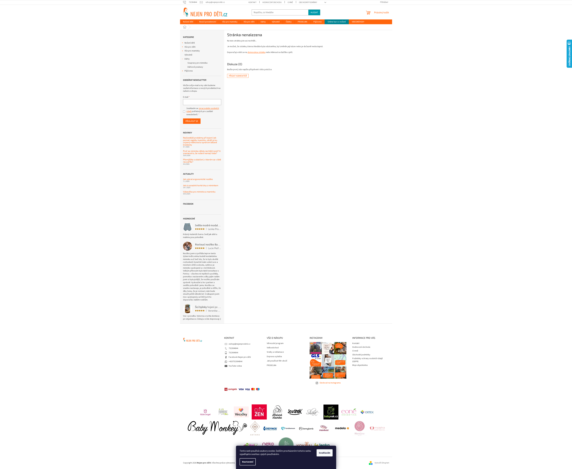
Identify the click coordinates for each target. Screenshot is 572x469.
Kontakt (252, 2)
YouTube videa (235, 365)
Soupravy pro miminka (197, 62)
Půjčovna (189, 70)
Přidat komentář (238, 75)
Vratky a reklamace (275, 352)
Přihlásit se (191, 121)
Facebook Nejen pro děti (240, 357)
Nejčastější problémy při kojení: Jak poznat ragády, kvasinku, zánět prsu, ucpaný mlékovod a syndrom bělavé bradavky (200, 141)
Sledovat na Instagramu (330, 382)
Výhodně (188, 54)
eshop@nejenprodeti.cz (239, 343)
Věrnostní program (275, 343)
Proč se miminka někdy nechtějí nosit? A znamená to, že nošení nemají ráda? (202, 152)
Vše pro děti (190, 46)
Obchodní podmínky (308, 2)
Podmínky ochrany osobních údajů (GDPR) (367, 360)
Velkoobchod (273, 347)
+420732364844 (235, 361)
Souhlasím (324, 452)
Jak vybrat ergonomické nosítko (198, 179)
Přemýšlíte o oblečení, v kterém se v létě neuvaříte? (202, 160)
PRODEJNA (271, 365)
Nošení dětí (190, 42)
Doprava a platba (274, 356)
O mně (290, 2)
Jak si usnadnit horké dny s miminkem (200, 185)
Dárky (187, 58)
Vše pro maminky (192, 50)
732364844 (233, 348)
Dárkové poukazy (195, 67)
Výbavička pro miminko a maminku (199, 192)
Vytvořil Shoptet (382, 462)
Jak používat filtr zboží (277, 361)
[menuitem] (188, 21)
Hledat (314, 12)
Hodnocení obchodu (272, 2)
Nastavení (247, 461)
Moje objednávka (360, 365)
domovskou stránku (256, 52)
